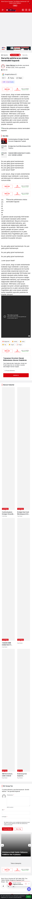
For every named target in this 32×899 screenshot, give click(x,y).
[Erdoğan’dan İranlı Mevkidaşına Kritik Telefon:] (16, 148)
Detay (15, 5)
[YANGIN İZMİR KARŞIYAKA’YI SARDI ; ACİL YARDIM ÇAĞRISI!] (16, 155)
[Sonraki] (29, 845)
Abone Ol (16, 375)
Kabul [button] (28, 896)
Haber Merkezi (10, 65)
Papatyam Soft (20, 880)
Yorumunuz (10, 795)
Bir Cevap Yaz (8, 786)
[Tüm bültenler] (26, 884)
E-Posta (4, 816)
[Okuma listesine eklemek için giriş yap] (25, 78)
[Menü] (3, 10)
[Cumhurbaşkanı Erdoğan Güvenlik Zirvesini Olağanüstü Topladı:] (16, 141)
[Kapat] (29, 4)
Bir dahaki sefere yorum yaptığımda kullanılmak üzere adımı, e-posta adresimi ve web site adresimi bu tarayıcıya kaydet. (17, 823)
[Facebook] (3, 886)
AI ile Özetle (10, 82)
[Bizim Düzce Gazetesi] (11, 10)
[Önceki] (2, 845)
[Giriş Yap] (26, 10)
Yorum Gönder (7, 829)
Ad (3, 809)
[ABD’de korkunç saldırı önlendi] (8, 714)
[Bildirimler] (29, 10)
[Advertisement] (16, 29)
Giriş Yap (18, 829)
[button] (23, 10)
